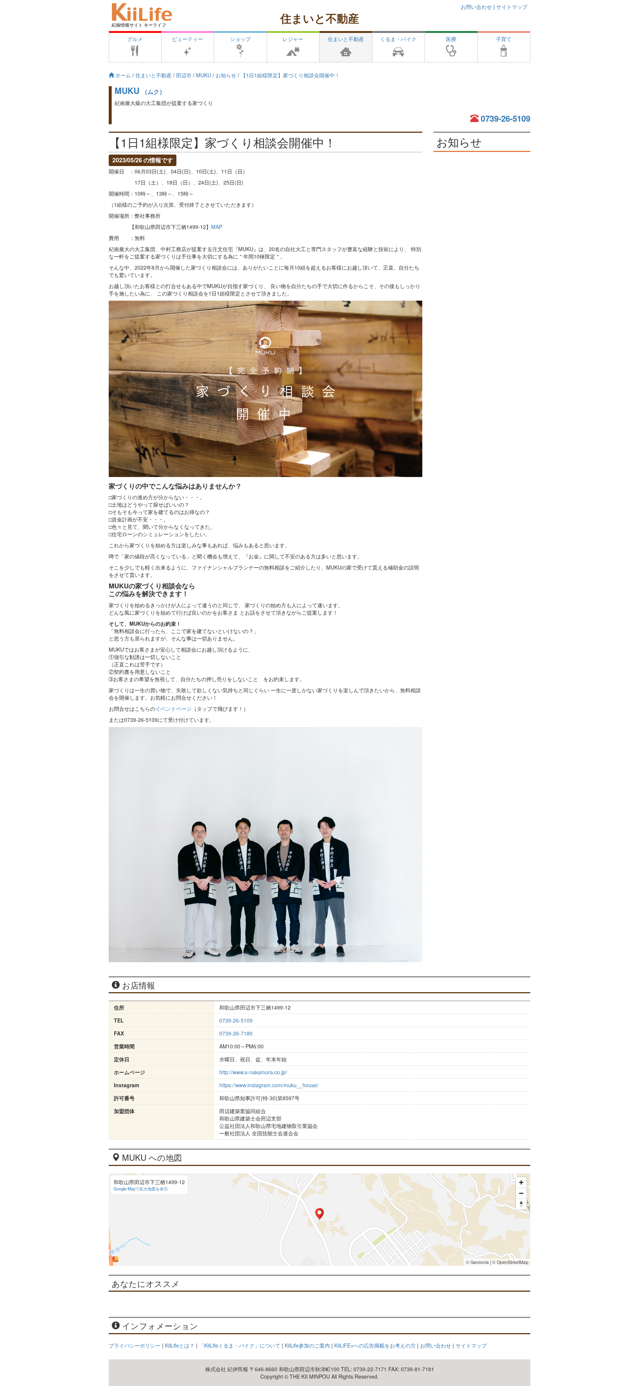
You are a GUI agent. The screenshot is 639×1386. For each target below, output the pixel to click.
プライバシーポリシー (134, 1345)
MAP (216, 226)
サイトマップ (511, 6)
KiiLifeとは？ (180, 1345)
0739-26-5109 (505, 118)
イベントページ (173, 708)
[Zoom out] (521, 1193)
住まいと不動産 (319, 18)
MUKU (140, 91)
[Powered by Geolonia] (115, 1259)
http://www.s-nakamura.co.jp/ (253, 1072)
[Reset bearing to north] (521, 1204)
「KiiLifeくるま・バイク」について (239, 1345)
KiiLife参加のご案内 (307, 1345)
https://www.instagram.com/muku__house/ (268, 1085)
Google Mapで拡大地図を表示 (141, 1188)
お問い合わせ (476, 6)
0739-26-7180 (236, 1033)
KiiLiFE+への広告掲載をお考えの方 (375, 1345)
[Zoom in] (521, 1182)
